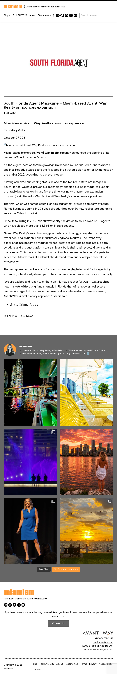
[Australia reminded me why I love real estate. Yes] (30, 531)
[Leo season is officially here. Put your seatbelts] (86, 462)
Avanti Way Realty (47, 152)
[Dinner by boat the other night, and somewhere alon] (30, 392)
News (29, 316)
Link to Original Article (24, 304)
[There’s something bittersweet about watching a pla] (86, 531)
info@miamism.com (103, 642)
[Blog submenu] (9, 15)
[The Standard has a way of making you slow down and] (86, 392)
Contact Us (58, 623)
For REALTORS (16, 316)
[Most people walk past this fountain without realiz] (30, 462)
